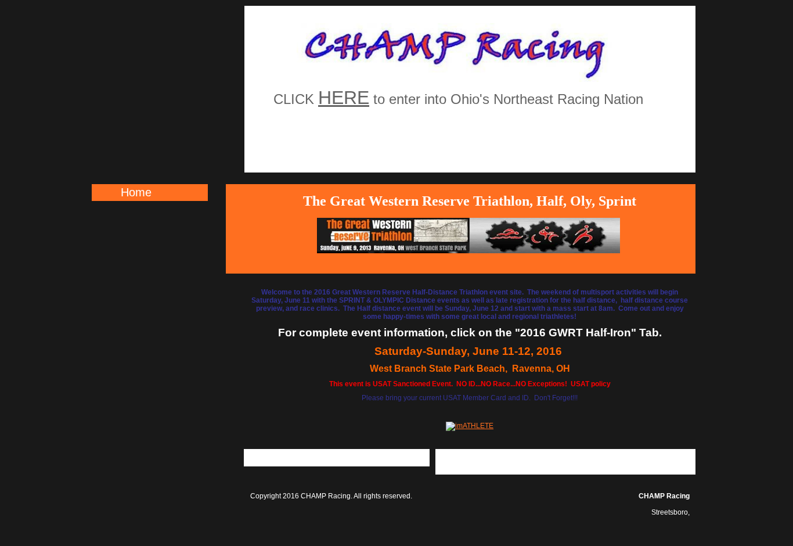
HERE (343, 97)
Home (136, 192)
